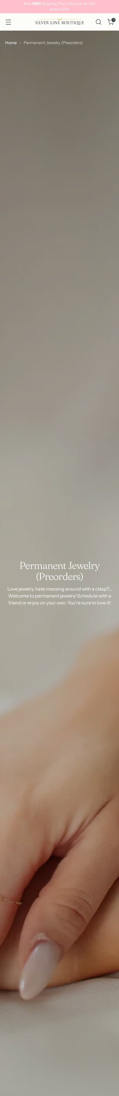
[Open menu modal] (8, 22)
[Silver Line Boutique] (59, 22)
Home (11, 42)
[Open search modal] (98, 22)
